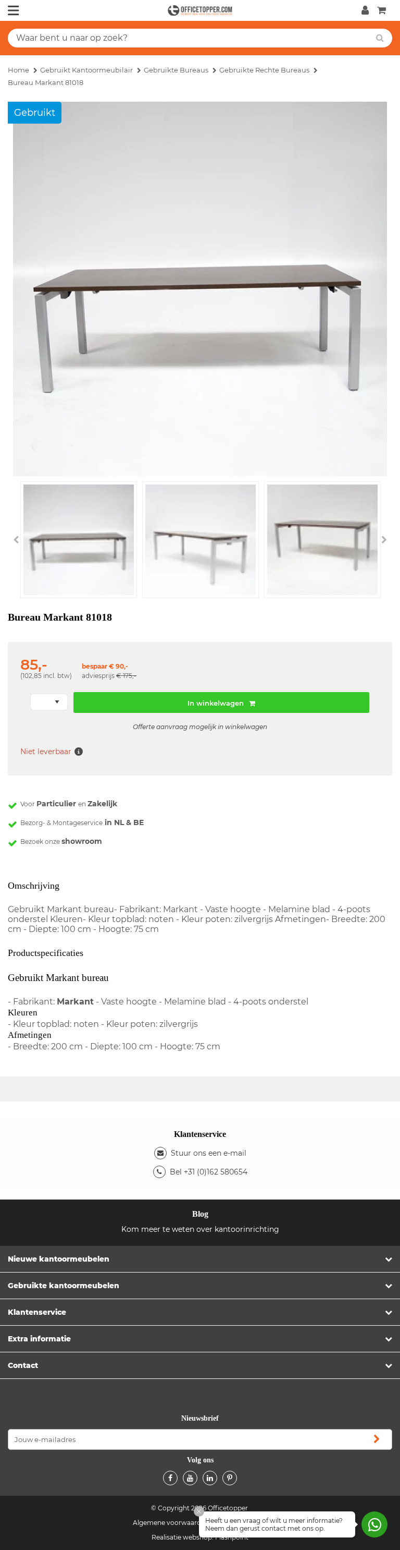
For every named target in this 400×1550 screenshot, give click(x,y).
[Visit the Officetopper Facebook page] (170, 1478)
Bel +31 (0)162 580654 (208, 1172)
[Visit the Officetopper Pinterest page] (229, 1478)
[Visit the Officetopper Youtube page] (190, 1478)
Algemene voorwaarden (171, 1523)
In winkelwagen (216, 703)
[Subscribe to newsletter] (376, 1439)
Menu (13, 10)
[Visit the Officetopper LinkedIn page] (210, 1478)
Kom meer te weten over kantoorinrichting (200, 1229)
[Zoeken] (380, 38)
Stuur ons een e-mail (208, 1153)
